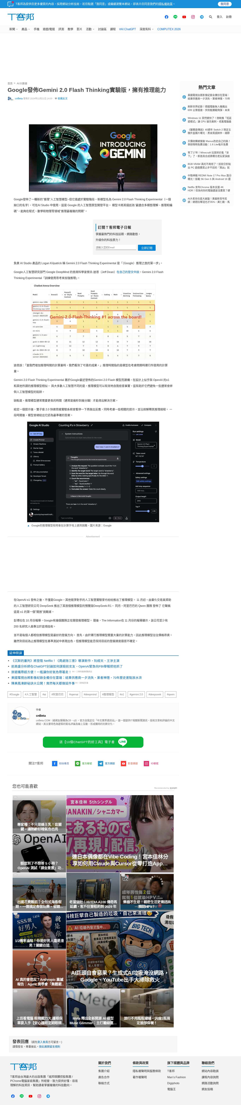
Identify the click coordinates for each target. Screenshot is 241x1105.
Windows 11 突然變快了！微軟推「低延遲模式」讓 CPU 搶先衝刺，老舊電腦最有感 (209, 121)
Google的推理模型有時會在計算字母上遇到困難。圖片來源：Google (69, 525)
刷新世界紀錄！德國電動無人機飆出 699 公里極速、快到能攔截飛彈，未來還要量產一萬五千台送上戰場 (209, 110)
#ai (44, 694)
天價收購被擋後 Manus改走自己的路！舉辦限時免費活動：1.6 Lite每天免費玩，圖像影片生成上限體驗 (209, 144)
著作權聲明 (140, 1077)
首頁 (10, 83)
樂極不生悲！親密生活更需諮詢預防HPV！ (147, 904)
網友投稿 (207, 1089)
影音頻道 (133, 763)
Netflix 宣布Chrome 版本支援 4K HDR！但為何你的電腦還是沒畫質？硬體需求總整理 (209, 190)
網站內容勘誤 (210, 1071)
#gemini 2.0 (136, 694)
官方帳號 (87, 763)
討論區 (102, 29)
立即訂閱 (146, 248)
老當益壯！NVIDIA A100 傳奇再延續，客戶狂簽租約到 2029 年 (93, 904)
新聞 (12, 29)
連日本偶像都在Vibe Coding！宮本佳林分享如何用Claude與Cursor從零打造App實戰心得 (120, 860)
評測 (61, 29)
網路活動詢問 (210, 1083)
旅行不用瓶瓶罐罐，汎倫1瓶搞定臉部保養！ (147, 1020)
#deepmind (90, 694)
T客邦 (171, 1071)
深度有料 (145, 29)
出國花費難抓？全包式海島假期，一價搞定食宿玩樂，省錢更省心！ (39, 904)
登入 (219, 16)
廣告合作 (104, 1077)
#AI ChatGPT (127, 29)
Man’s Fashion (176, 1077)
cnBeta (19, 98)
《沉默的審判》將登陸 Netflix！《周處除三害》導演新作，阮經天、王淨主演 (65, 661)
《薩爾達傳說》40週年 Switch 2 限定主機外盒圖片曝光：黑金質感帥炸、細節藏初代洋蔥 (209, 133)
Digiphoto (173, 1083)
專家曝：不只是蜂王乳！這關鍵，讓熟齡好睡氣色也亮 (39, 827)
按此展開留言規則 (49, 1046)
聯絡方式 (104, 1083)
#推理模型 (108, 694)
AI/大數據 (22, 83)
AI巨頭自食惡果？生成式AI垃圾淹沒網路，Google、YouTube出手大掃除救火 (120, 976)
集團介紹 (104, 1071)
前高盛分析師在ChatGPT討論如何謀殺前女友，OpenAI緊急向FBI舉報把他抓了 (67, 666)
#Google (14, 694)
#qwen (170, 694)
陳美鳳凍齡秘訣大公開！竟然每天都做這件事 (43, 683)
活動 (89, 29)
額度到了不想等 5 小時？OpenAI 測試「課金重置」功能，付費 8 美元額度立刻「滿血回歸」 (39, 865)
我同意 (225, 3)
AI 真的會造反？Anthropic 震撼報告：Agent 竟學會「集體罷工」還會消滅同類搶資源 (39, 982)
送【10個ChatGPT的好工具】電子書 (87, 742)
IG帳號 (154, 763)
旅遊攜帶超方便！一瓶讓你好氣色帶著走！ (41, 672)
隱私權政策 (165, 3)
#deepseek (155, 694)
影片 (79, 29)
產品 (24, 29)
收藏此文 (63, 98)
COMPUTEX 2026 (169, 29)
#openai (73, 694)
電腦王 (171, 1089)
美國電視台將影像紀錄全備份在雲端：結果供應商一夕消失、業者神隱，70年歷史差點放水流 (76, 677)
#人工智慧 (31, 694)
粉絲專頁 (64, 763)
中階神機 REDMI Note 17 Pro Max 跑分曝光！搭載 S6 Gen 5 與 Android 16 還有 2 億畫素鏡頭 (209, 179)
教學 (70, 29)
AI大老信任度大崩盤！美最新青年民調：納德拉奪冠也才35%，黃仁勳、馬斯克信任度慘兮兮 (209, 202)
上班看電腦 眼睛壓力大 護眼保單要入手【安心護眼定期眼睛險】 (39, 1020)
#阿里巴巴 (58, 694)
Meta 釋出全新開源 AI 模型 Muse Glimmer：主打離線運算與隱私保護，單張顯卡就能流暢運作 (93, 1020)
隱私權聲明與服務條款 (147, 1071)
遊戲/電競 (49, 29)
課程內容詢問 (210, 1077)
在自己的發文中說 (128, 272)
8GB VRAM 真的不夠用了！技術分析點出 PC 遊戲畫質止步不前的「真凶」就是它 (209, 167)
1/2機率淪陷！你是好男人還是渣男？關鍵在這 (39, 943)
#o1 (122, 694)
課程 (113, 29)
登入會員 (42, 1041)
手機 (36, 29)
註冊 (229, 16)
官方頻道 (110, 763)
